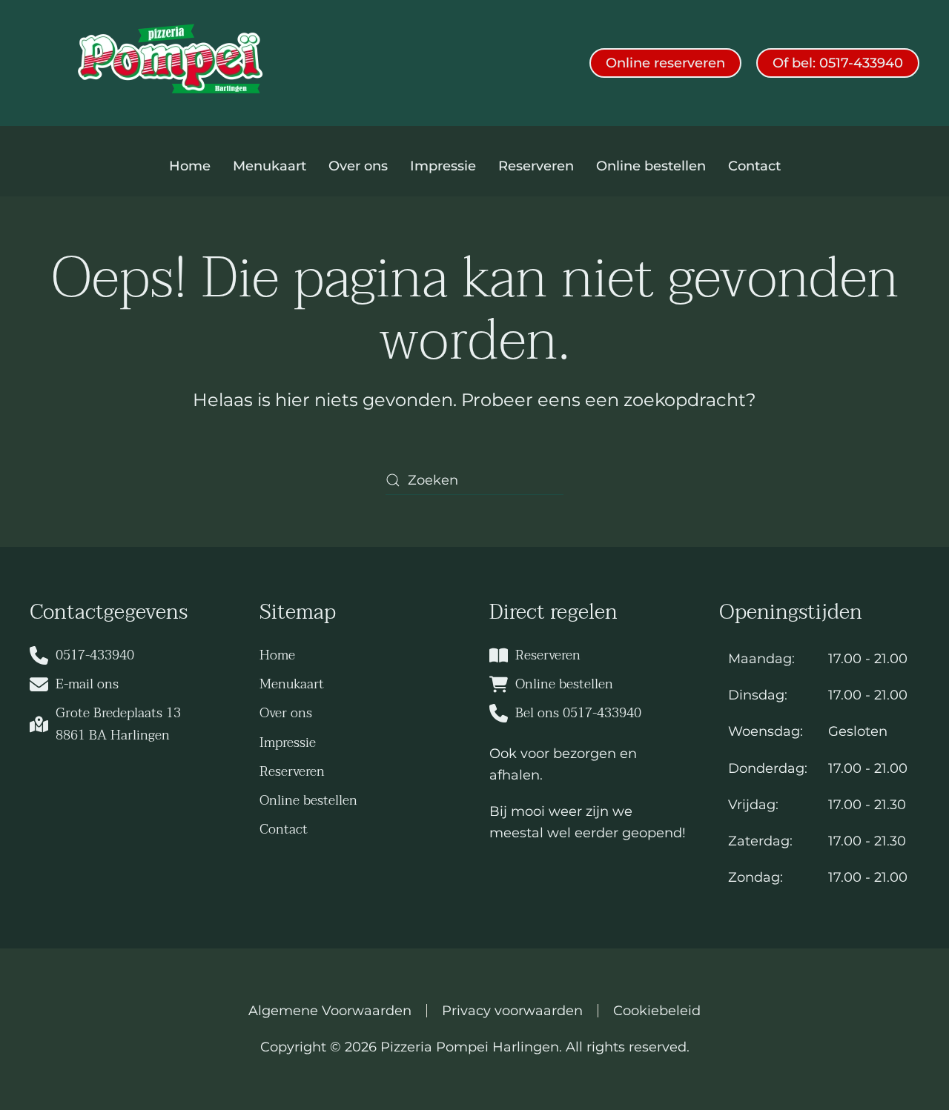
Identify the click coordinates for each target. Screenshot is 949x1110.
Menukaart (269, 166)
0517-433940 (95, 655)
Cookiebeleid (657, 1011)
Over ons (358, 166)
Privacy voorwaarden (512, 1011)
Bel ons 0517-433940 (578, 713)
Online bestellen (651, 166)
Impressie (443, 166)
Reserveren (536, 166)
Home (190, 166)
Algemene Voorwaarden (329, 1011)
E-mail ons (87, 684)
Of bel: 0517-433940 (838, 63)
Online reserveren (665, 63)
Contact (754, 166)
